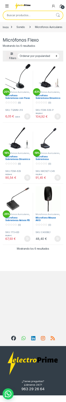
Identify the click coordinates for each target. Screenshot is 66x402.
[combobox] (28, 15)
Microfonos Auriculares (48, 27)
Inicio (6, 27)
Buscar (58, 15)
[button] (8, 393)
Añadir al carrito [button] (26, 116)
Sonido (20, 27)
